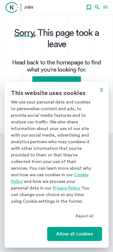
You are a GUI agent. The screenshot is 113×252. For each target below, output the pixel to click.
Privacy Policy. (67, 188)
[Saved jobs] (89, 7)
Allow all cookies (74, 233)
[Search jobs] (97, 7)
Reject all (84, 216)
